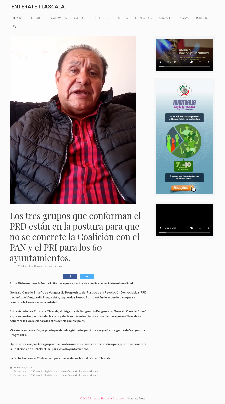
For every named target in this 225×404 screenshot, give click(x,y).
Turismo (202, 17)
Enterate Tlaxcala (38, 6)
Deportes (100, 17)
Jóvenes (121, 17)
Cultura (80, 17)
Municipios (143, 17)
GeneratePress (136, 398)
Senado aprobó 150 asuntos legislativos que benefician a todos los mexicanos (56, 371)
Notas (184, 17)
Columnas (59, 17)
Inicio (17, 17)
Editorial (36, 17)
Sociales (165, 17)
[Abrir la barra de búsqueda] (15, 26)
